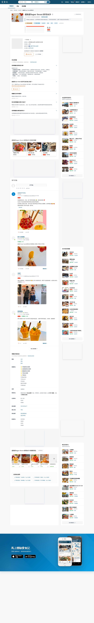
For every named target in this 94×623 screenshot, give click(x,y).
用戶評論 (14, 180)
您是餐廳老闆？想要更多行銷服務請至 (33, 50)
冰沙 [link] (22, 359)
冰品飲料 (19, 10)
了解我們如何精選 (33, 62)
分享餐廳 (39, 54)
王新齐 (19, 273)
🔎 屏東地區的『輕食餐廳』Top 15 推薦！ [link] (22, 480)
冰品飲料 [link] (43, 23)
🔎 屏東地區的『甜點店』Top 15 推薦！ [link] (42, 477)
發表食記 (67, 2)
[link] (75, 105)
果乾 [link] (22, 361)
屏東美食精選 (29, 23)
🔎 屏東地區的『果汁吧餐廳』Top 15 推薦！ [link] (43, 480)
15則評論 (48, 31)
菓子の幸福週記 (21, 236)
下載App (72, 2)
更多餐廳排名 (71, 175)
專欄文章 (77, 2)
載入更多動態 (33, 348)
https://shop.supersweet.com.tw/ (18, 85)
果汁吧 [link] (56, 23)
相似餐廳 (24, 6)
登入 (62, 2)
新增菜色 (41, 450)
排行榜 (89, 2)
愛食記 (11, 10)
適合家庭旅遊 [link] (23, 413)
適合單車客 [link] (23, 415)
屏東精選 (15, 10)
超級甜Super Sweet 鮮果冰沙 (38, 14)
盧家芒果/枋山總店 (34, 46)
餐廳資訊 (12, 6)
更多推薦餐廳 (71, 338)
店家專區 (83, 2)
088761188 (31, 48)
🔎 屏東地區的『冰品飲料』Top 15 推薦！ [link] (22, 477)
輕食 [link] (52, 23)
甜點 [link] (48, 23)
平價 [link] (22, 409)
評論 (18, 6)
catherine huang (22, 192)
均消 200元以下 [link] (24, 406)
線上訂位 (30, 54)
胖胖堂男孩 (20, 311)
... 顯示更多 (20, 207)
